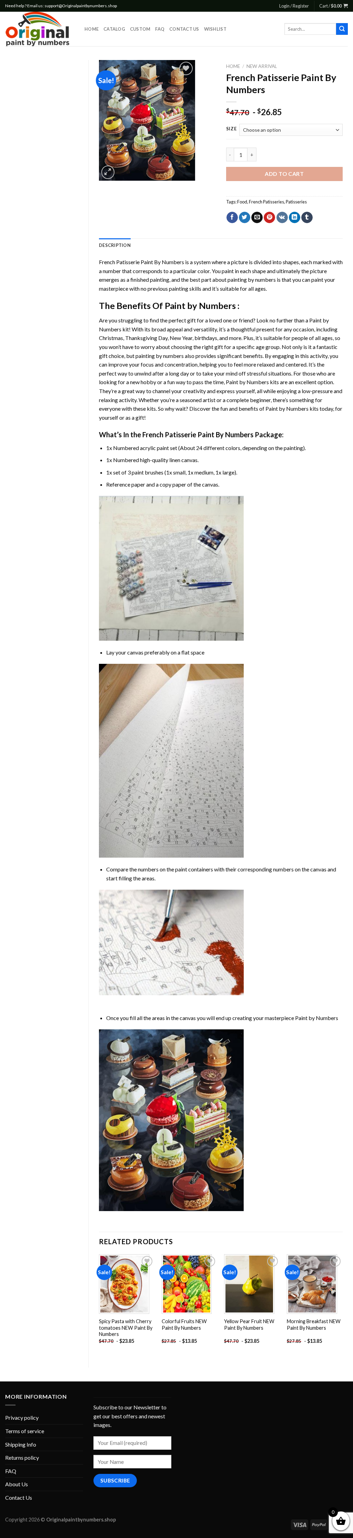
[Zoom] (108, 172)
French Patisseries (266, 201)
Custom (140, 29)
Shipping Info (20, 1444)
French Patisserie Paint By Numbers (141, 262)
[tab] (115, 245)
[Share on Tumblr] (307, 217)
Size (231, 129)
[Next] (342, 1305)
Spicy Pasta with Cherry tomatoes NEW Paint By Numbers (125, 1327)
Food (242, 201)
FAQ (159, 29)
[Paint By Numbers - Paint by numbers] (39, 29)
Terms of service (24, 1431)
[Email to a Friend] (257, 217)
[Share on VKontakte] (282, 217)
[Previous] (99, 1305)
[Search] (342, 29)
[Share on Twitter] (244, 217)
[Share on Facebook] (232, 217)
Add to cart (284, 173)
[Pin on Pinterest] (269, 217)
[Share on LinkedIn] (294, 217)
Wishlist (215, 29)
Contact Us (184, 29)
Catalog (114, 29)
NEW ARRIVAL (261, 66)
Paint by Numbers (200, 305)
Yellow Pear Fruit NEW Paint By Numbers (249, 1324)
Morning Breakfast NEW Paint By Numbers (314, 1324)
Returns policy (22, 1457)
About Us (16, 1484)
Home (91, 29)
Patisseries (296, 201)
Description (115, 245)
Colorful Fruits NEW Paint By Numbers (184, 1324)
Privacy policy (22, 1417)
